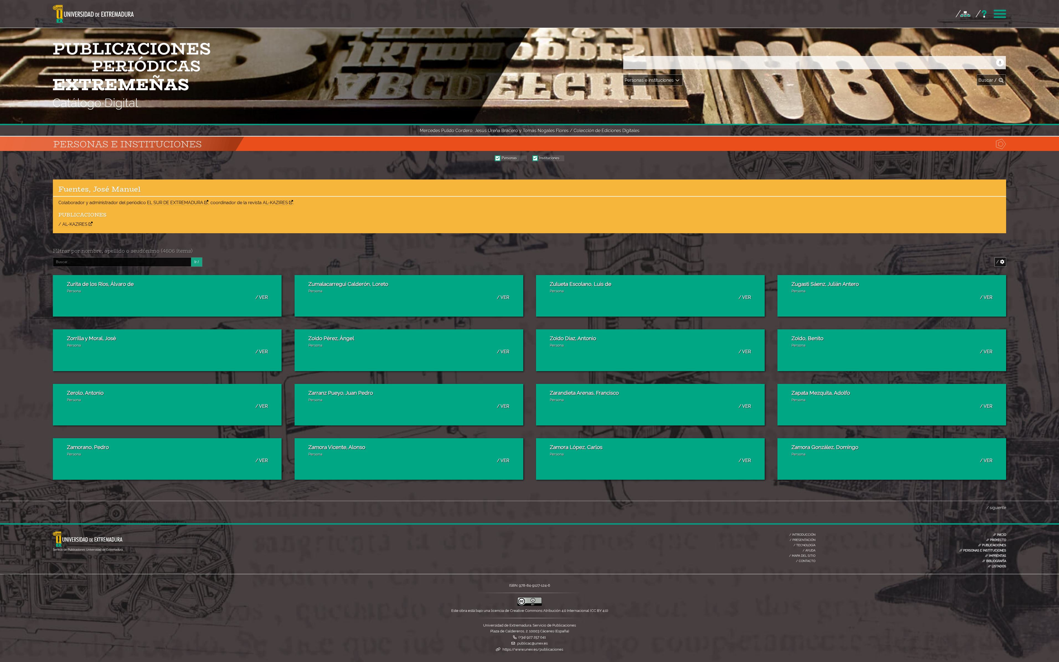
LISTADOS (997, 566)
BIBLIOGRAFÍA (994, 561)
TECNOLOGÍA (804, 545)
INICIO (999, 535)
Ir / (196, 262)
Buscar (987, 80)
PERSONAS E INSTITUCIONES (982, 550)
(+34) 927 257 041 (532, 637)
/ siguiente (996, 507)
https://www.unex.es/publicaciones (533, 649)
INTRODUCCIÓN (802, 535)
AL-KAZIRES (275, 202)
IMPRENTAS (995, 556)
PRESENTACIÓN (802, 540)
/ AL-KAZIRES (72, 224)
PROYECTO (996, 540)
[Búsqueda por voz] (1000, 62)
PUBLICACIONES (992, 545)
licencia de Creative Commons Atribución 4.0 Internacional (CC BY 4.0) (549, 611)
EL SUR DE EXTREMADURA (175, 202)
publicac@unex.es (532, 643)
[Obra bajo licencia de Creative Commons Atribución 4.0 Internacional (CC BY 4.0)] (529, 604)
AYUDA (809, 550)
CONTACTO (805, 561)
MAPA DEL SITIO (802, 556)
